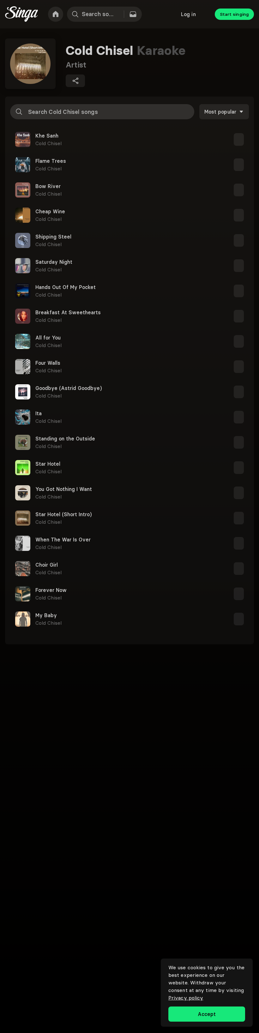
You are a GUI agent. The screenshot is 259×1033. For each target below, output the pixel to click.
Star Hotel (47, 464)
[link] (55, 14)
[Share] (75, 80)
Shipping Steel (53, 236)
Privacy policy (185, 998)
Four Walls (47, 363)
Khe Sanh (46, 136)
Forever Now (51, 590)
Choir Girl (46, 565)
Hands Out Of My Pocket (65, 287)
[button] (129, 139)
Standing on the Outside (65, 438)
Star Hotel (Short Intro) (63, 514)
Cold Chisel (48, 143)
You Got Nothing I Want (63, 489)
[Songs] (133, 14)
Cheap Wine (50, 211)
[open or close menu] (239, 139)
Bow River (48, 186)
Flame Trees (50, 161)
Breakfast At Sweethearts (68, 312)
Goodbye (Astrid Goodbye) (68, 388)
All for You (48, 337)
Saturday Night (53, 262)
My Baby (46, 615)
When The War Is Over (63, 539)
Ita (38, 413)
